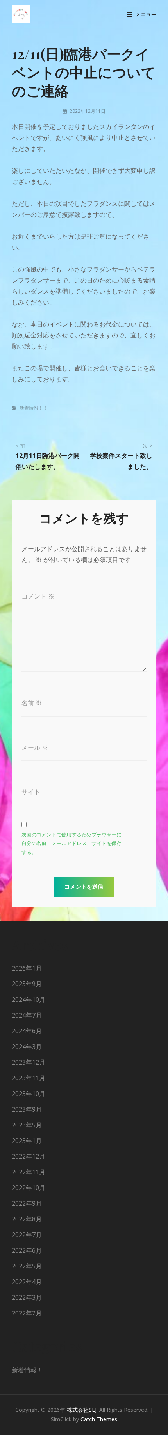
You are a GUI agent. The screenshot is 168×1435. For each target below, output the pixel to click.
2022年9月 (27, 1203)
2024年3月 (27, 1046)
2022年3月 (27, 1297)
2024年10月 (28, 999)
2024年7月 (27, 1015)
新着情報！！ (34, 408)
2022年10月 (28, 1187)
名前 (31, 702)
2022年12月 (28, 1156)
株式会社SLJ (82, 1409)
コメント (37, 596)
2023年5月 (27, 1125)
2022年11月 (28, 1172)
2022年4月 (27, 1281)
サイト (30, 791)
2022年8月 (27, 1219)
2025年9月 (27, 984)
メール (34, 747)
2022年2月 (27, 1313)
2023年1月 (27, 1140)
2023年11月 (28, 1078)
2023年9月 (27, 1109)
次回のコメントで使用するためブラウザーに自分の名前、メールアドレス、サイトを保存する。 (71, 843)
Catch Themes (98, 1419)
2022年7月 (27, 1234)
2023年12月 (28, 1062)
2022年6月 (27, 1250)
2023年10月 (28, 1093)
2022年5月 (27, 1266)
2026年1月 (27, 968)
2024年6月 (27, 1031)
